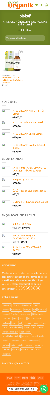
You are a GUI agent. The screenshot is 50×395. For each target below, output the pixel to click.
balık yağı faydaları (10, 314)
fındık (43, 323)
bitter (15, 318)
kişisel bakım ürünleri (11, 336)
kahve (26, 327)
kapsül (40, 327)
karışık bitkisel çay (10, 332)
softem (6, 345)
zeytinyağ (38, 345)
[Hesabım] (41, 5)
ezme (36, 323)
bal (34, 310)
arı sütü (37, 305)
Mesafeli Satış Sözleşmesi (34, 385)
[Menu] (3, 4)
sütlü (13, 345)
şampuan (6, 354)
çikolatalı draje (27, 349)
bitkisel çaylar (37, 314)
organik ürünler (38, 336)
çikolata (15, 349)
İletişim (25, 387)
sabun (24, 341)
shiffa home (34, 341)
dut (20, 323)
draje (14, 323)
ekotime (28, 323)
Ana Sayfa (9, 22)
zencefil (29, 345)
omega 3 (25, 336)
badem (6, 310)
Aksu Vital (7, 305)
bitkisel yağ (25, 314)
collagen (6, 323)
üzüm (38, 349)
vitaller (20, 345)
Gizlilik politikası (31, 383)
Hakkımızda (15, 383)
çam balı (6, 349)
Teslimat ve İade (11, 385)
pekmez (6, 341)
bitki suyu (7, 318)
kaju (33, 327)
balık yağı (42, 310)
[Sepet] (46, 5)
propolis (15, 341)
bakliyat (27, 310)
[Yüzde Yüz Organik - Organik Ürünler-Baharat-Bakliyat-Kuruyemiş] (20, 5)
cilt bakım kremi (34, 318)
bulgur (23, 318)
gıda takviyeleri (16, 327)
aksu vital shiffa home (22, 305)
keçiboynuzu (25, 332)
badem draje (16, 310)
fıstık (5, 327)
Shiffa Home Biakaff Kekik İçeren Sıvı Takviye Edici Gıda (12, 80)
